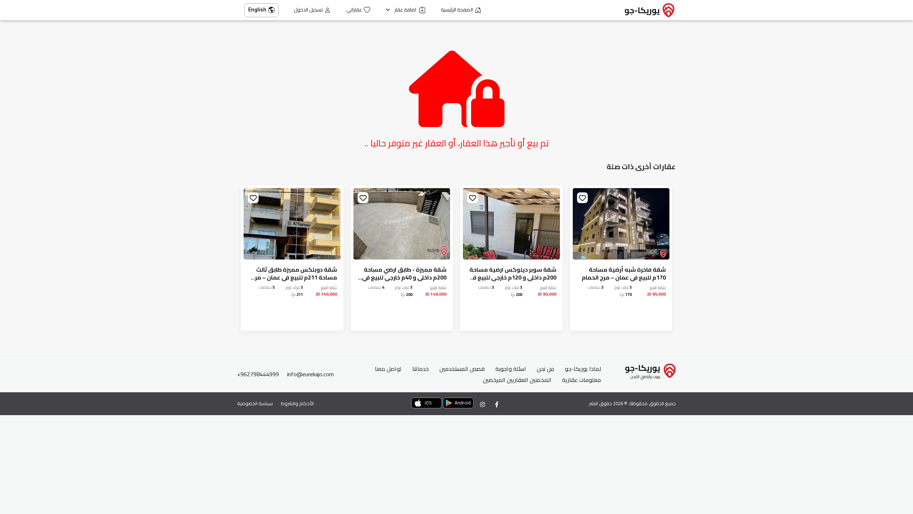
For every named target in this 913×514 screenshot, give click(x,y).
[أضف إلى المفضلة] (582, 197)
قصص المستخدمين (462, 368)
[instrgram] (482, 404)
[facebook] (496, 404)
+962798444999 (258, 374)
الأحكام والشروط (297, 403)
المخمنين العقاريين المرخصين (517, 380)
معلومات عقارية (581, 380)
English (257, 9)
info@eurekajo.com (310, 374)
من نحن (545, 368)
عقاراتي (354, 9)
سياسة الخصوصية (255, 403)
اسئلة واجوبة (510, 368)
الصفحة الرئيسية (457, 9)
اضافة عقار (405, 9)
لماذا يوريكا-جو (583, 368)
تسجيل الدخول (308, 9)
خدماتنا (420, 368)
